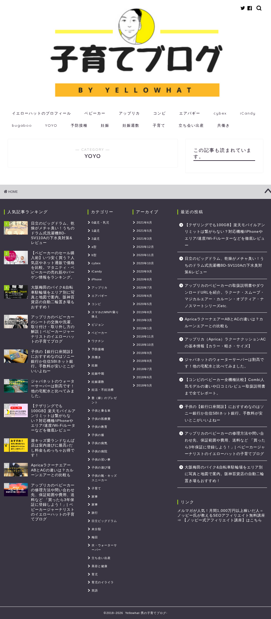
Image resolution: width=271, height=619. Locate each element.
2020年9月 (144, 271)
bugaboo (22, 125)
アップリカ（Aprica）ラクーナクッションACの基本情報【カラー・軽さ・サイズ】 (225, 342)
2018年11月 (145, 336)
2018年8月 (144, 360)
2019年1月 (144, 328)
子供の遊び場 (101, 467)
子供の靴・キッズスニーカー (104, 478)
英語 (95, 590)
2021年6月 (144, 222)
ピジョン (98, 324)
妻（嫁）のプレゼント (104, 400)
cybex (220, 113)
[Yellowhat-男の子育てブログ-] (135, 97)
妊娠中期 (98, 373)
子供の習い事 (101, 459)
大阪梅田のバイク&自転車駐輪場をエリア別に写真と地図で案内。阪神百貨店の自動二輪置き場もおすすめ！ (224, 474)
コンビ (159, 113)
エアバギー (189, 113)
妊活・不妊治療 (103, 389)
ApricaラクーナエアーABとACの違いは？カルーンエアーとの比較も (224, 322)
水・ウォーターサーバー (104, 547)
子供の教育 (99, 426)
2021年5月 (144, 230)
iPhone (97, 279)
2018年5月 (144, 385)
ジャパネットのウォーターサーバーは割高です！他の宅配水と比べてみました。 (224, 363)
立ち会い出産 (191, 125)
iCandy (248, 113)
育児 (95, 574)
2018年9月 (144, 352)
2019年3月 (144, 320)
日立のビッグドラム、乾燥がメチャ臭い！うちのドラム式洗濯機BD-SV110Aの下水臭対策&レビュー (224, 265)
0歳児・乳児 (100, 222)
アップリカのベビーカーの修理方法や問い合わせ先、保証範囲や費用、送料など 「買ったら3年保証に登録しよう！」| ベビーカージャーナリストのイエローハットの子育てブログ (225, 443)
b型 (94, 255)
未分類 (96, 529)
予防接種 (79, 125)
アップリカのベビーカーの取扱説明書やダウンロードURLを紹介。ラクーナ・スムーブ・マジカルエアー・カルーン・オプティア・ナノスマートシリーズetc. (224, 296)
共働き (223, 125)
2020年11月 (145, 255)
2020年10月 (145, 263)
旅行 (95, 512)
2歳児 (96, 238)
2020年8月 (144, 279)
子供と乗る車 (101, 410)
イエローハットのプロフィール (41, 113)
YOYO (51, 125)
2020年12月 (145, 246)
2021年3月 (144, 238)
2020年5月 (144, 304)
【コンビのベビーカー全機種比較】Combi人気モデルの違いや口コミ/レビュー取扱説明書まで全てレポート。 (225, 386)
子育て (159, 125)
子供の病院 (99, 451)
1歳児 (96, 230)
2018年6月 (144, 377)
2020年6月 (144, 295)
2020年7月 (144, 287)
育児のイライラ (103, 582)
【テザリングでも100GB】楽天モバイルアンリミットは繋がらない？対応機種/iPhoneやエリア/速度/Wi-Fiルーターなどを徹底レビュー (225, 235)
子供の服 (98, 434)
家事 (95, 496)
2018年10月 (145, 344)
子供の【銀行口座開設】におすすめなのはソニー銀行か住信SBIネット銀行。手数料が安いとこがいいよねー (224, 413)
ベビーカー (95, 113)
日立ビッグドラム (104, 520)
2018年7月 (144, 369)
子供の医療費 (101, 418)
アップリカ (129, 113)
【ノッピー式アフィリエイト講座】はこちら (222, 520)
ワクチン (98, 341)
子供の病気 (99, 443)
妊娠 (105, 125)
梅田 (95, 537)
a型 (94, 246)
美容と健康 (99, 566)
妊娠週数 (131, 125)
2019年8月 (144, 312)
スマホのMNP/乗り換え (105, 314)
